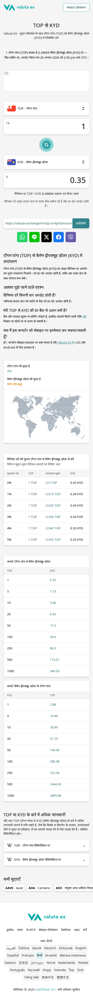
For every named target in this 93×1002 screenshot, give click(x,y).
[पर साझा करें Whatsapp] (22, 237)
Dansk (36, 948)
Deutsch (50, 948)
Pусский (34, 970)
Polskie (83, 963)
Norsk (51, 963)
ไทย (71, 970)
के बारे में (30, 930)
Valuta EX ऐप (66, 342)
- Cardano (39, 888)
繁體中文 (63, 977)
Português (17, 970)
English (80, 948)
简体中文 (48, 977)
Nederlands (66, 963)
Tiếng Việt (31, 977)
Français (28, 955)
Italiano (10, 963)
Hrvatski (51, 955)
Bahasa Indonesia (73, 955)
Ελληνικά (65, 948)
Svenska (60, 970)
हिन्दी (39, 955)
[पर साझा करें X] (46, 237)
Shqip (47, 970)
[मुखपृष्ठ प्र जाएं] (19, 8)
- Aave (14, 888)
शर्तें (85, 930)
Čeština (23, 948)
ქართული (37, 963)
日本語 (23, 963)
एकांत (20, 930)
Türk (80, 970)
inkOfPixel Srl (45, 989)
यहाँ (84, 316)
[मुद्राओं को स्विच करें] (46, 145)
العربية (11, 948)
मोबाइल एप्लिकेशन (76, 7)
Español (13, 955)
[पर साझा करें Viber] (71, 237)
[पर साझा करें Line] (34, 237)
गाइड (77, 930)
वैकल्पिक (66, 930)
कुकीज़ (10, 930)
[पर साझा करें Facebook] (58, 237)
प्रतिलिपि (81, 223)
